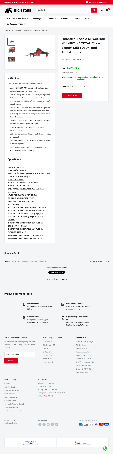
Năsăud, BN (47, 359)
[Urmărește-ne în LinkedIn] (56, 424)
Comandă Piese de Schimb (14, 404)
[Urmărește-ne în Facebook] (39, 424)
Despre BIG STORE (83, 369)
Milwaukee (66, 59)
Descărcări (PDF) (82, 372)
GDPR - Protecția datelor (85, 362)
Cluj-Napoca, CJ (49, 345)
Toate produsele (16, 31)
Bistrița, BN (47, 352)
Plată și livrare (81, 345)
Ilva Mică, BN (48, 362)
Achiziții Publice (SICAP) (13, 390)
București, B (47, 342)
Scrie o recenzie (56, 272)
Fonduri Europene (10, 397)
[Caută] (94, 10)
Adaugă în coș (71, 95)
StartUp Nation (9, 394)
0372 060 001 (48, 396)
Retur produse (81, 355)
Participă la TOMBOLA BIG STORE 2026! (19, 2)
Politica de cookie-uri (83, 365)
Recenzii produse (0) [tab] (12, 261)
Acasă (6, 31)
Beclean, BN (47, 355)
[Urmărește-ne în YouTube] (48, 424)
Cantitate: (65, 86)
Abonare (11, 361)
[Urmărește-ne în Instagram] (44, 424)
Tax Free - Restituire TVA (13, 411)
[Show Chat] (106, 448)
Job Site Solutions (10, 387)
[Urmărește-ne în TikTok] (52, 424)
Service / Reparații (11, 407)
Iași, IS (45, 348)
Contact (7, 383)
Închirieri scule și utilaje (84, 342)
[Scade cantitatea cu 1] (73, 86)
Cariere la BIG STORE (84, 359)
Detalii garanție (81, 348)
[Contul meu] (102, 10)
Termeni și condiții (82, 352)
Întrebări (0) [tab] (43, 261)
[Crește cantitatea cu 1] (84, 86)
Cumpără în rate (10, 401)
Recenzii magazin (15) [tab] (29, 261)
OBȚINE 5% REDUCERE (98, 2)
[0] (106, 10)
